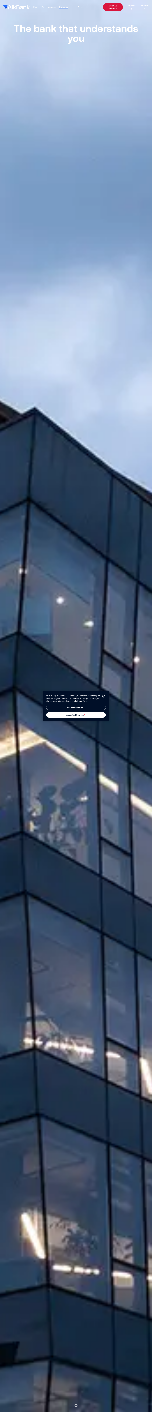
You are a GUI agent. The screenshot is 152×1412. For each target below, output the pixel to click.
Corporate (63, 7)
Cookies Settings (75, 707)
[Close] (103, 696)
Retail (35, 7)
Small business (49, 7)
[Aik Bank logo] (16, 6)
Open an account (113, 7)
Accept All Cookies (75, 715)
